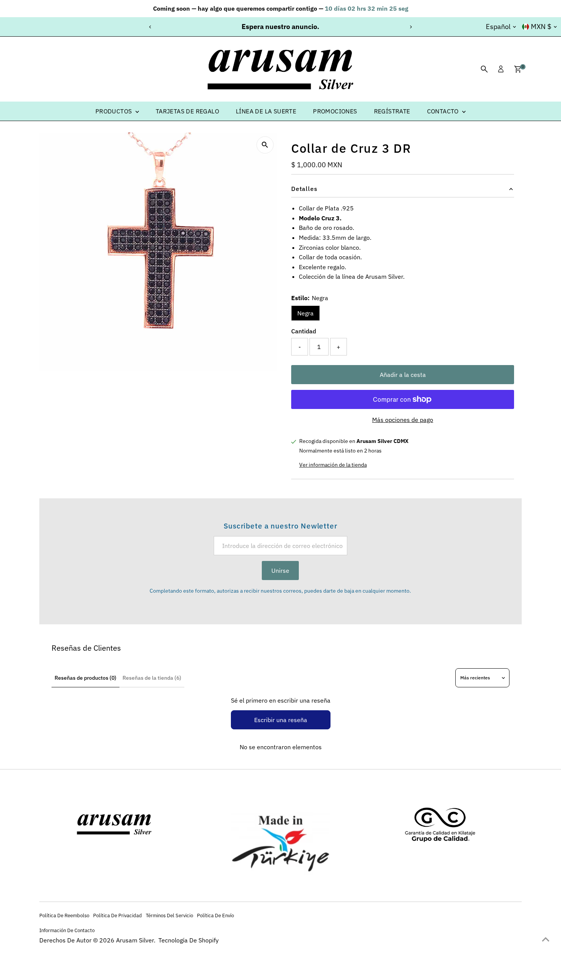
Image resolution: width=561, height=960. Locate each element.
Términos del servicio (169, 915)
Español (498, 26)
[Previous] (150, 27)
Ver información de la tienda (333, 464)
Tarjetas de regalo (187, 111)
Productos (114, 111)
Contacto (444, 111)
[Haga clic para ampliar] (265, 145)
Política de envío (215, 915)
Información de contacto (67, 930)
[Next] (410, 27)
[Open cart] (518, 69)
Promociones (335, 111)
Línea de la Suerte (266, 111)
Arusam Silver (135, 940)
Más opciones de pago (402, 419)
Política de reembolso (64, 915)
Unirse (280, 570)
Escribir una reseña (280, 720)
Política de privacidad (117, 915)
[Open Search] (484, 69)
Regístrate (392, 111)
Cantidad (303, 331)
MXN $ (541, 26)
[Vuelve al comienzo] (545, 939)
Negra (305, 313)
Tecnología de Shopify (188, 940)
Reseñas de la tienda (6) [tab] (152, 677)
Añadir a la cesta (403, 374)
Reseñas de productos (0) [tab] (85, 677)
